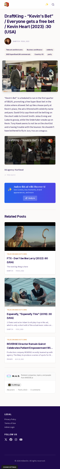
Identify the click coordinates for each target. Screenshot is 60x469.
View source (11, 175)
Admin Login (9, 427)
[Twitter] (5, 439)
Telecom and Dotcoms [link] (17, 254)
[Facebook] (10, 439)
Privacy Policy (10, 419)
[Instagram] (16, 439)
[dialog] (9, 467)
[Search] (53, 4)
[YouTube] (21, 439)
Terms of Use (10, 423)
